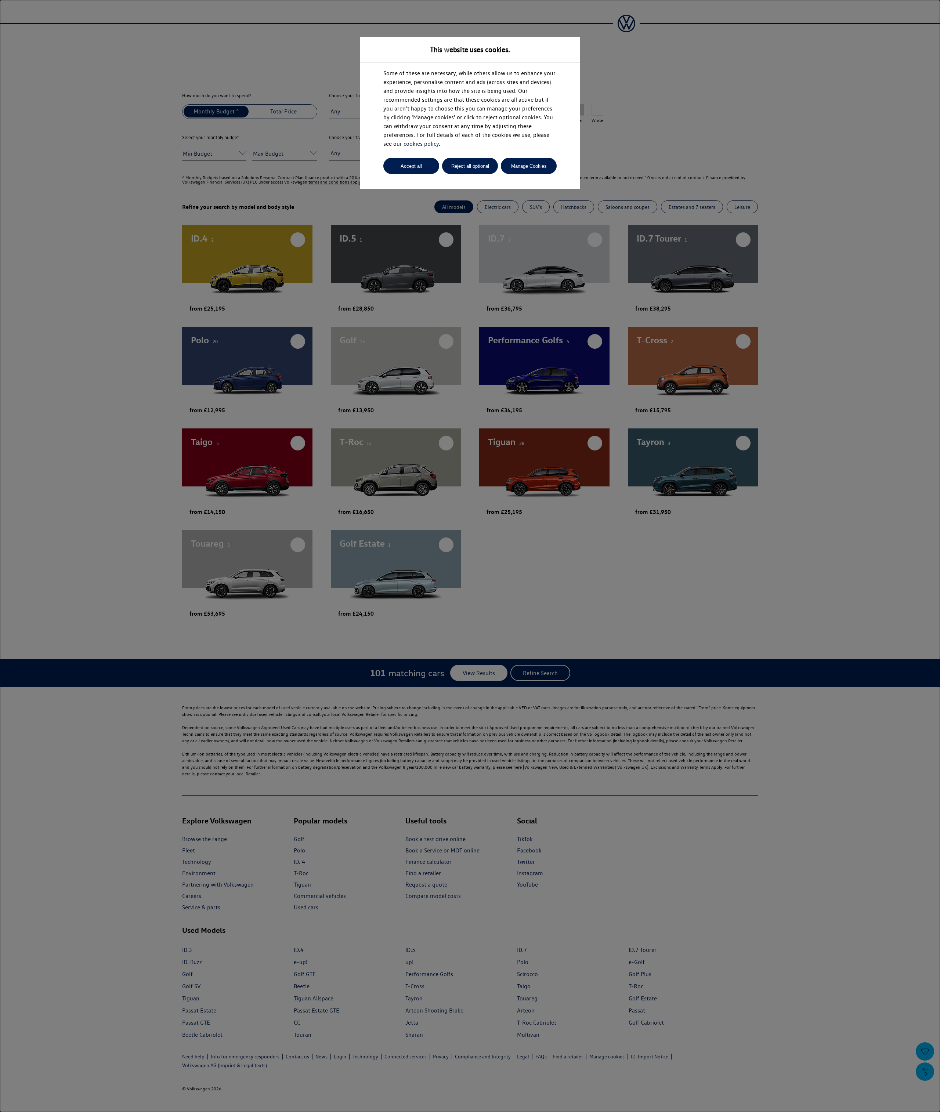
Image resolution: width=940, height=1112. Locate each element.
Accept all (411, 166)
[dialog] (470, 556)
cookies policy (421, 143)
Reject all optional (470, 166)
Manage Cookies (529, 166)
